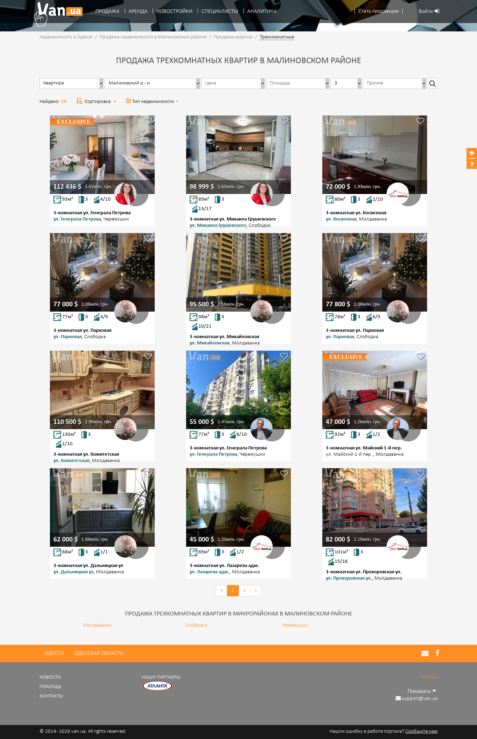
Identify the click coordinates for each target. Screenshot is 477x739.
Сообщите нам (421, 731)
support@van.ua (420, 698)
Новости (50, 677)
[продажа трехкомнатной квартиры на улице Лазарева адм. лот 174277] (238, 507)
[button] (378, 11)
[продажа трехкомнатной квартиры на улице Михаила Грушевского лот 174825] (238, 154)
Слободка (196, 625)
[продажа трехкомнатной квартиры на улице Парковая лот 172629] (102, 272)
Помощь (50, 686)
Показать (420, 691)
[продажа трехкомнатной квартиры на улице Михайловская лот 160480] (238, 272)
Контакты (51, 696)
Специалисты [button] (219, 11)
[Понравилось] (148, 122)
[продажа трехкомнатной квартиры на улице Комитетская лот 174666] (102, 390)
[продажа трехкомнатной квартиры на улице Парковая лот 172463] (374, 272)
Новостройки (174, 11)
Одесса (54, 653)
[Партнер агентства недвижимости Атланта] (157, 686)
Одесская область (98, 653)
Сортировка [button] (97, 101)
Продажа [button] (107, 11)
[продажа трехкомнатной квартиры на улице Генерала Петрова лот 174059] (238, 390)
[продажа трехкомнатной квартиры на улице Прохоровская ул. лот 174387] (374, 507)
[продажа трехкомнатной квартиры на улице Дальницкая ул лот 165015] (102, 507)
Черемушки (295, 625)
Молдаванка (97, 625)
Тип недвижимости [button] (153, 101)
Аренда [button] (138, 11)
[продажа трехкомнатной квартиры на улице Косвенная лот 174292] (374, 154)
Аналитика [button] (262, 11)
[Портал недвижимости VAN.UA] (56, 14)
